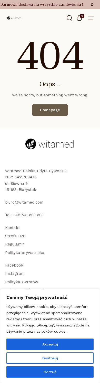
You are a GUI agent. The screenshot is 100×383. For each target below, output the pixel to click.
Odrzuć (50, 372)
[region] (50, 336)
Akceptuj (50, 344)
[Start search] (69, 17)
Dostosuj (50, 358)
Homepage (50, 110)
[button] (91, 18)
